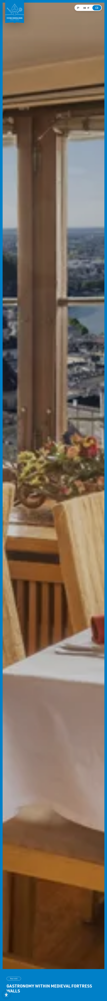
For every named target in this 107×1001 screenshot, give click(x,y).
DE (84, 7)
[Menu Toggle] (78, 8)
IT (88, 7)
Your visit (13, 978)
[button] (6, 994)
